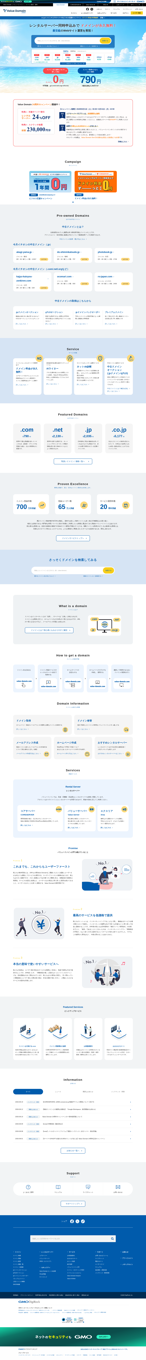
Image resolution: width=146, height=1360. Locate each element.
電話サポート (99, 1261)
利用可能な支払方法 (41, 1295)
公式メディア (120, 5)
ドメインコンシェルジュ (74, 1273)
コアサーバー (43, 1255)
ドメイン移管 (17, 1261)
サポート (107, 9)
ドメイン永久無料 (56, 71)
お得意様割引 (71, 1255)
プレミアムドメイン (19, 1278)
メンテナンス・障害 (118, 1092)
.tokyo (99, 57)
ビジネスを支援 (50, 1355)
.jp (57, 57)
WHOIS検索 (16, 1284)
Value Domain (60, 5)
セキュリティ (101, 13)
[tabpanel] (50, 185)
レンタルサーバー (87, 13)
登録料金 (65, 51)
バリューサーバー (44, 1258)
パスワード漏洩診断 (57, 1310)
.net (47, 57)
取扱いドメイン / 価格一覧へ (73, 461)
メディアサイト (127, 1264)
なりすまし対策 (88, 1312)
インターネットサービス (24, 1355)
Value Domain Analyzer (74, 1275)
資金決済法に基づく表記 (72, 1295)
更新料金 (73, 51)
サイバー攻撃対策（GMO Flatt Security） (72, 1312)
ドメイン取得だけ (90, 71)
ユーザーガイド (99, 1264)
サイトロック (43, 1277)
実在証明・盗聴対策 (23, 1312)
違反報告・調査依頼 (101, 1270)
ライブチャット (127, 9)
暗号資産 (99, 1355)
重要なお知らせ (88, 1092)
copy (83, 1221)
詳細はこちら (122, 141)
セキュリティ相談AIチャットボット (85, 1310)
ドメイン (74, 13)
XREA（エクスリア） (45, 1261)
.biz (88, 57)
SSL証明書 (42, 1274)
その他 (115, 1355)
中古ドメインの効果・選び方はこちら (72, 239)
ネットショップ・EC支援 (38, 1355)
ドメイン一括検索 (18, 1267)
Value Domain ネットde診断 (47, 1271)
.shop (109, 57)
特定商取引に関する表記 (56, 1295)
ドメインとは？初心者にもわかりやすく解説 (49, 630)
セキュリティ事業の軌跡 (100, 1312)
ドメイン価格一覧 (18, 1264)
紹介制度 (69, 1264)
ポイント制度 (71, 1261)
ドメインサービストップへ (73, 538)
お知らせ (99, 9)
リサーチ (79, 1355)
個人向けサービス (107, 1355)
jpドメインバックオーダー (20, 1275)
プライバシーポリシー (26, 1295)
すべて (28, 1092)
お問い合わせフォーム (101, 1255)
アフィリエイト (127, 1258)
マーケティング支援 (69, 1355)
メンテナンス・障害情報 (102, 1273)
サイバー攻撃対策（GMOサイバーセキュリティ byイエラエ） (45, 1312)
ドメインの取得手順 (73, 659)
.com (37, 57)
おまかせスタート (72, 1258)
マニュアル (116, 9)
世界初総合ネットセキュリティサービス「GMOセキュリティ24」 (34, 1310)
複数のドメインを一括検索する (89, 46)
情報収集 (85, 1355)
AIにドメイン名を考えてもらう (48, 46)
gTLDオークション (18, 1273)
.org (67, 57)
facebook (87, 9)
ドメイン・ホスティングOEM (75, 1270)
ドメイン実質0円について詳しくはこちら (72, 63)
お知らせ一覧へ (73, 1151)
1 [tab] (73, 202)
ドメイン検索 (17, 1255)
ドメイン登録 (17, 1258)
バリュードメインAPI (73, 1267)
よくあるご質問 (28, 1192)
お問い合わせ (139, 9)
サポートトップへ (73, 1204)
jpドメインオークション (20, 1270)
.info (78, 57)
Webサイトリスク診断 (69, 1310)
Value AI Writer (71, 1278)
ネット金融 (92, 1355)
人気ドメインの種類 (19, 1281)
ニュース (58, 1092)
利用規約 (15, 1295)
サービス (114, 13)
